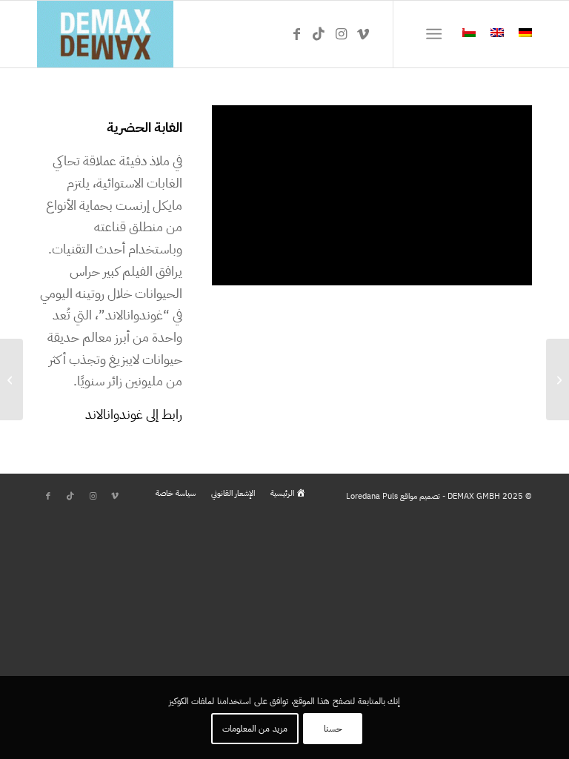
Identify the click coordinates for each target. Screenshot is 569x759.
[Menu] (436, 34)
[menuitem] (436, 34)
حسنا (333, 728)
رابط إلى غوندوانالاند (133, 414)
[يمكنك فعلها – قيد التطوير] (557, 379)
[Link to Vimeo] (363, 34)
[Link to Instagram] (341, 34)
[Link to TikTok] (318, 34)
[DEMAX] (105, 34)
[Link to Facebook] (296, 34)
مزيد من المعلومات (254, 728)
